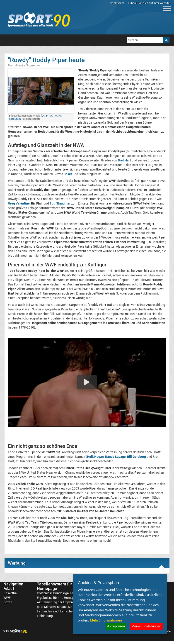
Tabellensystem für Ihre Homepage (58, 586)
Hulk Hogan (95, 456)
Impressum (117, 3)
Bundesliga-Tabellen (67, 593)
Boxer (68, 174)
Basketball (10, 593)
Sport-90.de (38, 19)
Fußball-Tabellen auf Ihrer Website (148, 3)
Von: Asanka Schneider (24, 65)
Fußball (8, 588)
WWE (7, 598)
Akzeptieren (116, 626)
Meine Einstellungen (146, 626)
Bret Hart (124, 160)
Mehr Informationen (106, 620)
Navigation (13, 584)
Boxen (7, 602)
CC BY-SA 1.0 (49, 115)
